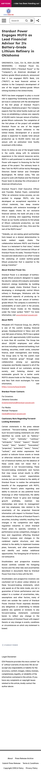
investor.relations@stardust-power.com (18, 403)
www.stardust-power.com (26, 315)
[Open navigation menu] (4, 20)
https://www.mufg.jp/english (14, 387)
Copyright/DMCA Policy (13, 768)
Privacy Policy (32, 768)
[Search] (26, 20)
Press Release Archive (24, 758)
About (10, 758)
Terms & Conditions (31, 763)
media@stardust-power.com (14, 414)
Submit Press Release (11, 763)
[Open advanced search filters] (31, 20)
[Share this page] (37, 20)
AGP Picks (5, 4)
